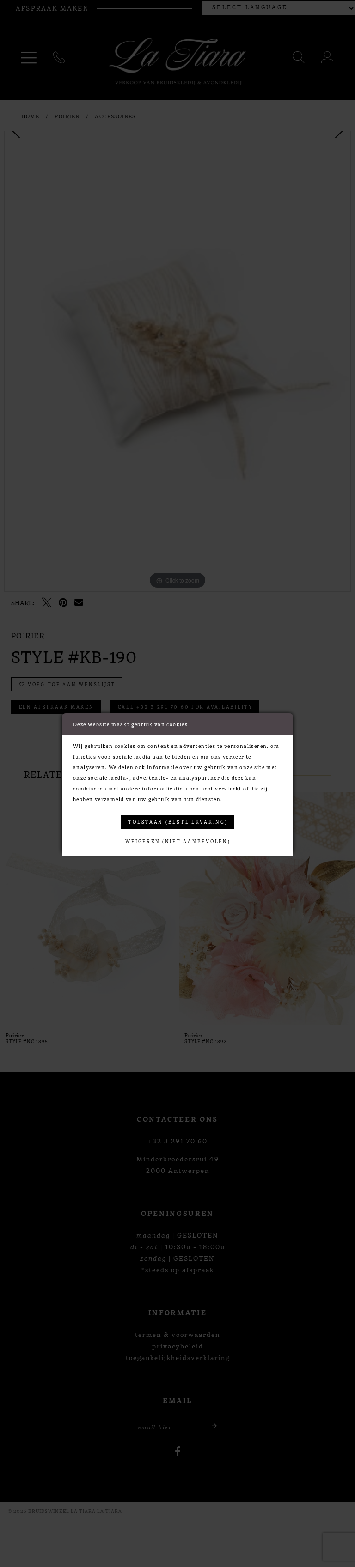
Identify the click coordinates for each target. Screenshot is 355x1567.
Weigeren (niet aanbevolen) (177, 841)
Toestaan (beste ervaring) (177, 821)
